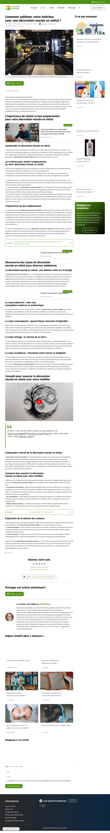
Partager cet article (15, 83)
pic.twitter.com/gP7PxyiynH (39, 433)
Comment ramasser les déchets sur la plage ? (50, 661)
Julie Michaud (44, 604)
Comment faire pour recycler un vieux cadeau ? (16, 694)
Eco (43, 806)
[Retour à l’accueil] (13, 8)
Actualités (61, 8)
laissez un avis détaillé (42, 569)
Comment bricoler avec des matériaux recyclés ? (85, 101)
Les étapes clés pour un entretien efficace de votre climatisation (88, 40)
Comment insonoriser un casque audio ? (57, 725)
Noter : (7, 767)
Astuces (43, 8)
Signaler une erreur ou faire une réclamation (40, 577)
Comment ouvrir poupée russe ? (19, 660)
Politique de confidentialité (14, 815)
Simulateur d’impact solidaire (14, 820)
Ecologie (34, 8)
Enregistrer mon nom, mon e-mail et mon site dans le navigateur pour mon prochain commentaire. (39, 781)
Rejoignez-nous (99, 2)
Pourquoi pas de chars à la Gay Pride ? (54, 253)
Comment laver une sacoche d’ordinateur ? (84, 190)
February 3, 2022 (25, 436)
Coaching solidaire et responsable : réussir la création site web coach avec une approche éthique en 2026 (55, 131)
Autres (51, 8)
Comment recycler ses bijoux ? (87, 131)
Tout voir (72, 801)
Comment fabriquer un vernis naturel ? (83, 160)
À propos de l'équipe (12, 812)
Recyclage (71, 8)
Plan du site (9, 809)
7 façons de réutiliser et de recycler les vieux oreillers (51, 694)
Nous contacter (10, 806)
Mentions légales (11, 818)
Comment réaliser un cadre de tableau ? (84, 71)
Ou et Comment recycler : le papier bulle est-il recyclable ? (18, 726)
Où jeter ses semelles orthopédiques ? (55, 293)
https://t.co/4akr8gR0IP (16, 433)
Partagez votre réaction (10, 829)
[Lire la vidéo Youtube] (39, 402)
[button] (79, 7)
